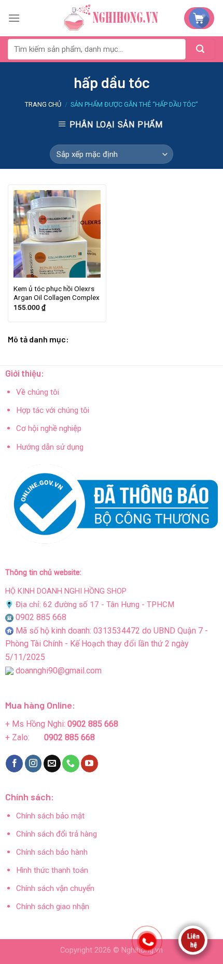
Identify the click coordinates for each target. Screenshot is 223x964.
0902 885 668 (41, 617)
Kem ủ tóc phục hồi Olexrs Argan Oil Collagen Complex (56, 293)
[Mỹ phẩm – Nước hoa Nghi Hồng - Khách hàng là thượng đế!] (111, 18)
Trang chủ (43, 104)
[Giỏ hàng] (199, 18)
